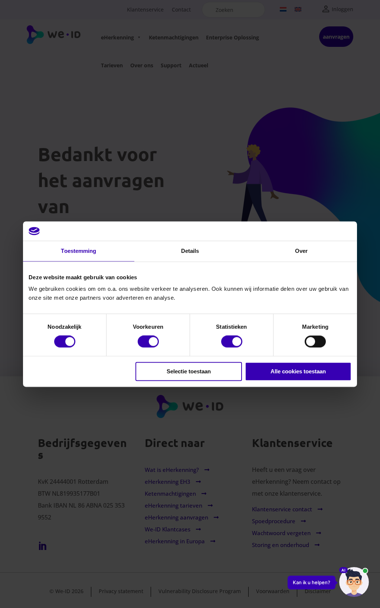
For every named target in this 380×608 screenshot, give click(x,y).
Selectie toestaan (189, 371)
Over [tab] (301, 251)
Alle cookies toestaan (298, 371)
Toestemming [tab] (78, 251)
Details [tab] (190, 251)
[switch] (148, 342)
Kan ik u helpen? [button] (311, 582)
